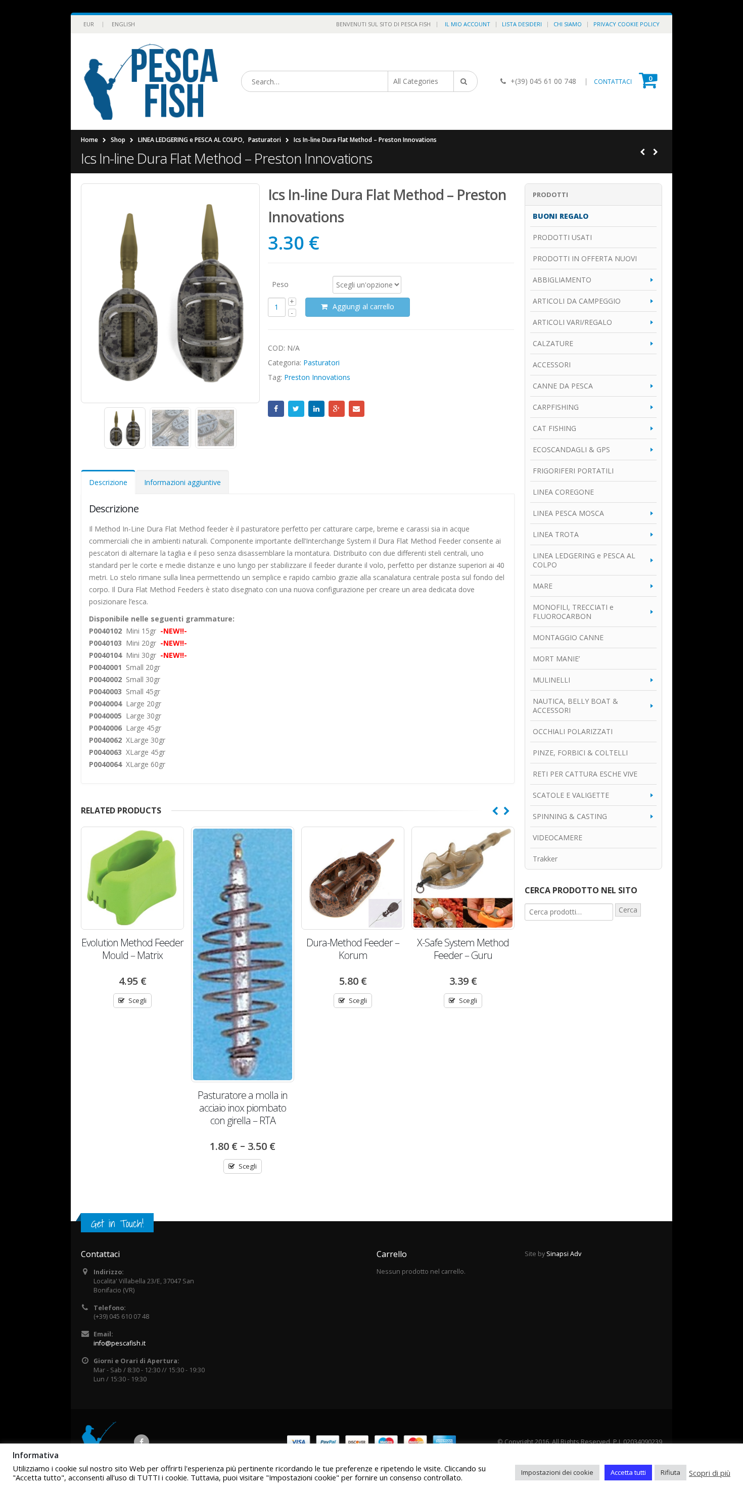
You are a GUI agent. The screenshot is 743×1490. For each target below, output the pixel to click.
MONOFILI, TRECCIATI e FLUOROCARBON (573, 611)
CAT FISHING (554, 428)
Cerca (628, 910)
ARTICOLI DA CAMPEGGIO (577, 301)
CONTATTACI (613, 81)
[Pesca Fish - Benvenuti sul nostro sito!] (151, 81)
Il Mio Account (467, 24)
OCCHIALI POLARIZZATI (573, 731)
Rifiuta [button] (670, 1472)
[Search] (465, 81)
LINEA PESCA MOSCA (568, 513)
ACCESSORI (552, 364)
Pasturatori (321, 362)
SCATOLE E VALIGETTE (571, 795)
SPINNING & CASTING (570, 816)
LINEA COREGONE (563, 492)
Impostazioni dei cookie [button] (557, 1472)
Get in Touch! (117, 1223)
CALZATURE (553, 343)
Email (357, 409)
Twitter (296, 409)
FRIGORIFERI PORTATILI (573, 470)
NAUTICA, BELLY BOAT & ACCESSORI (575, 705)
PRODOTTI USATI (562, 237)
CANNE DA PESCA (563, 386)
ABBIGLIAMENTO (562, 279)
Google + (337, 409)
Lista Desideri (522, 24)
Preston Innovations (317, 377)
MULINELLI (551, 680)
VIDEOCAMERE (557, 837)
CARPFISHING (556, 407)
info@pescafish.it (120, 1343)
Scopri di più (709, 1472)
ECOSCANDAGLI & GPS (571, 449)
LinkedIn (316, 409)
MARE (542, 586)
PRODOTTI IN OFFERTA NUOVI (585, 258)
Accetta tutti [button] (628, 1472)
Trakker (545, 858)
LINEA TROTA (556, 534)
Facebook (276, 409)
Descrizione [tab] (108, 482)
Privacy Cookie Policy (626, 24)
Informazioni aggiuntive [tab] (182, 482)
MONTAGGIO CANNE (568, 637)
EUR (88, 24)
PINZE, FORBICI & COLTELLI (580, 752)
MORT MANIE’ (556, 658)
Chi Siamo (567, 24)
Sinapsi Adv (563, 1253)
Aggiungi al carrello (363, 306)
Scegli (137, 1000)
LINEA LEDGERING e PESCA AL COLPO (584, 560)
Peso (280, 283)
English (123, 24)
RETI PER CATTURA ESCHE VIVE (585, 774)
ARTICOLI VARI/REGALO (572, 322)
